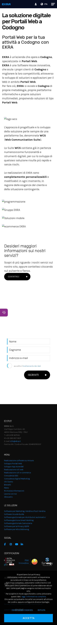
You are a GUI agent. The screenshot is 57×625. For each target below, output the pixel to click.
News (6, 488)
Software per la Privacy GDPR (16, 526)
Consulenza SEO (11, 475)
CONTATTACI (13, 276)
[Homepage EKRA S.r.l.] (6, 4)
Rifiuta (41, 610)
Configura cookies (22, 610)
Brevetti (7, 485)
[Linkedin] (23, 544)
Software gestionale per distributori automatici (25, 517)
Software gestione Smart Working (18, 520)
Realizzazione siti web (13, 469)
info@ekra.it (15, 441)
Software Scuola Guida (14, 514)
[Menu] (51, 4)
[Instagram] (12, 544)
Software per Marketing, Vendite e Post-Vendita (24, 511)
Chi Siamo (8, 482)
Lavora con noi (10, 494)
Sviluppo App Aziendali (14, 466)
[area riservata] (36, 4)
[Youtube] (17, 544)
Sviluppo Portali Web (13, 463)
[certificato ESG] (45, 561)
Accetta (28, 618)
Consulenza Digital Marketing (17, 479)
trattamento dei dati (32, 366)
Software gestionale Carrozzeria (18, 523)
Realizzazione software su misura (19, 460)
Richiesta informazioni (14, 491)
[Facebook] (6, 544)
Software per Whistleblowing (16, 529)
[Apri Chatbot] (4, 312)
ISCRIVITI (33, 374)
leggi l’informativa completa (34, 596)
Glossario (8, 497)
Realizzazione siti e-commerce (17, 472)
